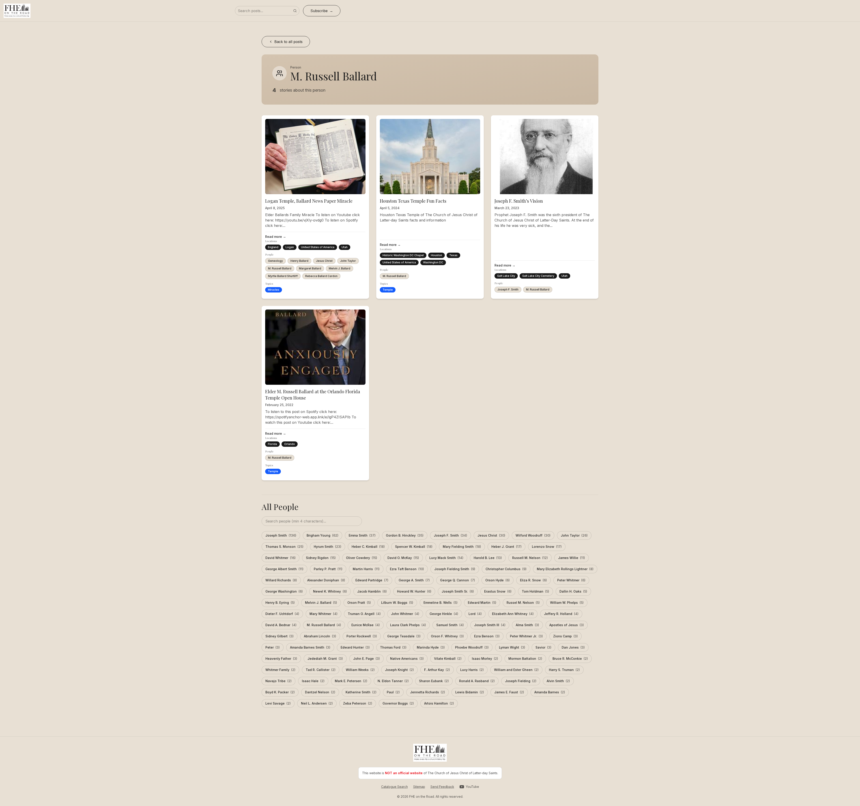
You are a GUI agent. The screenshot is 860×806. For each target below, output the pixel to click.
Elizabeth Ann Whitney (513, 614)
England (273, 247)
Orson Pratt (359, 602)
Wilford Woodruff (533, 535)
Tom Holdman (535, 591)
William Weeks (360, 670)
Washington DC (433, 262)
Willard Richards (281, 580)
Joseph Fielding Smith (454, 569)
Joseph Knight (399, 670)
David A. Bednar (281, 625)
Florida (272, 444)
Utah (345, 247)
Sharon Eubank (434, 681)
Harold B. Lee (488, 558)
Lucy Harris (472, 670)
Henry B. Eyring (280, 602)
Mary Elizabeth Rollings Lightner (565, 569)
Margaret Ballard (310, 268)
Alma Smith (527, 625)
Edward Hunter (355, 647)
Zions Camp (565, 636)
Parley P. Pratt (328, 569)
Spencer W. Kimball (413, 546)
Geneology (275, 260)
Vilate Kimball (448, 658)
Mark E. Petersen (351, 681)
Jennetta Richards (427, 692)
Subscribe (319, 11)
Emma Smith (362, 535)
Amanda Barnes (549, 692)
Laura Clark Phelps (408, 625)
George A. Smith (414, 580)
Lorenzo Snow (547, 546)
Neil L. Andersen (317, 703)
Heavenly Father (281, 658)
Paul (393, 692)
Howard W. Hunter (414, 591)
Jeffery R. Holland (561, 614)
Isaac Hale (313, 681)
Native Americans (407, 658)
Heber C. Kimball (368, 546)
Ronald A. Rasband (477, 681)
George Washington (284, 591)
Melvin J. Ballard (339, 268)
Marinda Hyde (431, 647)
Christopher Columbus (506, 569)
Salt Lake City (506, 275)
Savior (543, 647)
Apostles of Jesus (566, 625)
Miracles (273, 289)
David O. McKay (403, 558)
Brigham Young (322, 535)
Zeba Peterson (357, 703)
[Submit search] (294, 10)
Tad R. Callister (320, 670)
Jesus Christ (324, 260)
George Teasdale (404, 636)
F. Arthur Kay (437, 670)
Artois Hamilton (439, 703)
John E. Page (366, 658)
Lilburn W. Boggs (397, 602)
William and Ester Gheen (516, 670)
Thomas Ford (393, 647)
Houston (436, 255)
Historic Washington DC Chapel (403, 255)
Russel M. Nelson (523, 602)
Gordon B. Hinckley (405, 535)
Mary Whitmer (324, 614)
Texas (453, 255)
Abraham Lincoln (320, 636)
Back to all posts (288, 41)
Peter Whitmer (571, 580)
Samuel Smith (450, 625)
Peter (272, 647)
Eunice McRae (365, 625)
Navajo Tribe (278, 681)
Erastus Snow (498, 591)
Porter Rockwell (361, 636)
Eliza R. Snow (533, 580)
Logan (290, 247)
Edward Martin (482, 602)
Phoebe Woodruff (472, 647)
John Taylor (348, 260)
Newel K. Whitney (330, 591)
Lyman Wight (512, 647)
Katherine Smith (361, 692)
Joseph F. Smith (507, 289)
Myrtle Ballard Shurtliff (283, 276)
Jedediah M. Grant (325, 658)
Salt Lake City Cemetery (538, 275)
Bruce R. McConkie (570, 658)
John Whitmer (405, 614)
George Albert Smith (284, 569)
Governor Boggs (398, 703)
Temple (388, 289)
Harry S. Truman (564, 670)
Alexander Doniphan (326, 580)
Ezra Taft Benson (407, 569)
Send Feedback (442, 787)
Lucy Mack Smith (446, 558)
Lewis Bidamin (469, 692)
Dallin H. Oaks (573, 591)
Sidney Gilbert (279, 636)
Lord (475, 614)
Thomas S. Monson (284, 546)
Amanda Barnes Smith (310, 647)
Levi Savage (278, 703)
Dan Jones (573, 647)
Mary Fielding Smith (462, 546)
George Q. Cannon (457, 580)
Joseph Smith (280, 535)
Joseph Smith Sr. (458, 591)
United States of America (317, 247)
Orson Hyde (497, 580)
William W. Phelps (567, 602)
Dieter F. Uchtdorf (282, 614)
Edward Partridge (371, 580)
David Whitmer (280, 558)
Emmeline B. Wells (441, 602)
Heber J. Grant (506, 546)
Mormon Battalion (525, 658)
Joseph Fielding (520, 681)
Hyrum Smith (327, 546)
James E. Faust (509, 692)
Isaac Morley (485, 658)
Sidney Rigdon (321, 558)
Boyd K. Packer (280, 692)
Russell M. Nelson (530, 558)
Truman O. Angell (364, 614)
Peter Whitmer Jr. (526, 636)
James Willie (571, 558)
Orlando (289, 444)
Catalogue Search (394, 787)
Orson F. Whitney (447, 636)
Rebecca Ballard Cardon (321, 276)
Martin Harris (366, 569)
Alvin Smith (558, 681)
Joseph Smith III (489, 625)
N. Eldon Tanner (393, 681)
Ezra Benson (487, 636)
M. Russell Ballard (279, 268)
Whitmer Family (280, 670)
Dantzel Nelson (320, 692)
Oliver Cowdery (361, 558)
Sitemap (419, 787)
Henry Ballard (299, 260)
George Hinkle (444, 614)
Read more (275, 237)
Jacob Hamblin (372, 591)
